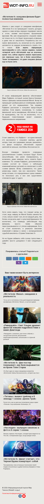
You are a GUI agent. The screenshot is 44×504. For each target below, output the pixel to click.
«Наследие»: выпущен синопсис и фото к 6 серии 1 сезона (21, 428)
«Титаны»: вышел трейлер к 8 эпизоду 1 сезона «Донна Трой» (19, 397)
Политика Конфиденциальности (14, 493)
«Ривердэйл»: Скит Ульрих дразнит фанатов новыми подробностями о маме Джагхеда (22, 327)
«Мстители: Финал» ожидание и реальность (20, 295)
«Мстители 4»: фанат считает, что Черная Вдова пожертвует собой (21, 460)
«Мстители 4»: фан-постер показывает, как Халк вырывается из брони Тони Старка (21, 365)
